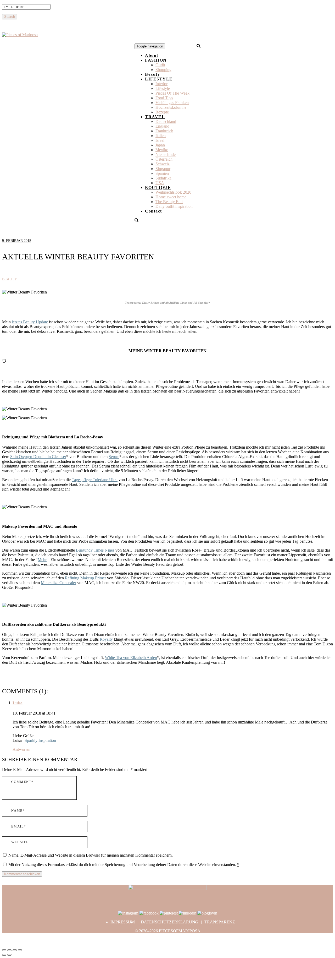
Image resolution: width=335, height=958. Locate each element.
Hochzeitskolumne (170, 107)
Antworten (21, 749)
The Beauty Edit (169, 201)
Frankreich (164, 131)
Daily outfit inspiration (174, 206)
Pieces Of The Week (172, 93)
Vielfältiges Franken (172, 102)
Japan (160, 145)
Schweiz (162, 164)
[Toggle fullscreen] (15, 950)
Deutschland (165, 121)
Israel (159, 140)
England (162, 126)
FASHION (156, 60)
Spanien (162, 173)
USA (159, 183)
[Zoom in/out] (20, 950)
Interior (161, 83)
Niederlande (165, 154)
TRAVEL (155, 117)
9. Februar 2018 (16, 241)
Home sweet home (170, 197)
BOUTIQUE (158, 187)
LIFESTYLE (159, 79)
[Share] (9, 950)
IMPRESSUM (122, 922)
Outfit (160, 65)
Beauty (152, 74)
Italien (160, 135)
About (151, 55)
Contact (153, 211)
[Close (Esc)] (4, 950)
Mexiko (161, 150)
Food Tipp (164, 98)
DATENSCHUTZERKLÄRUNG (169, 922)
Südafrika (163, 178)
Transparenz (219, 922)
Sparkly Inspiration (40, 740)
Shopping (163, 69)
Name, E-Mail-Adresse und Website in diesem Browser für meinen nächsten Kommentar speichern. (90, 855)
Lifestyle (162, 88)
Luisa (18, 703)
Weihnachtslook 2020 (173, 192)
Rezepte (162, 112)
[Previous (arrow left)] (4, 955)
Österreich (163, 159)
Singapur (162, 168)
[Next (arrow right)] (9, 955)
